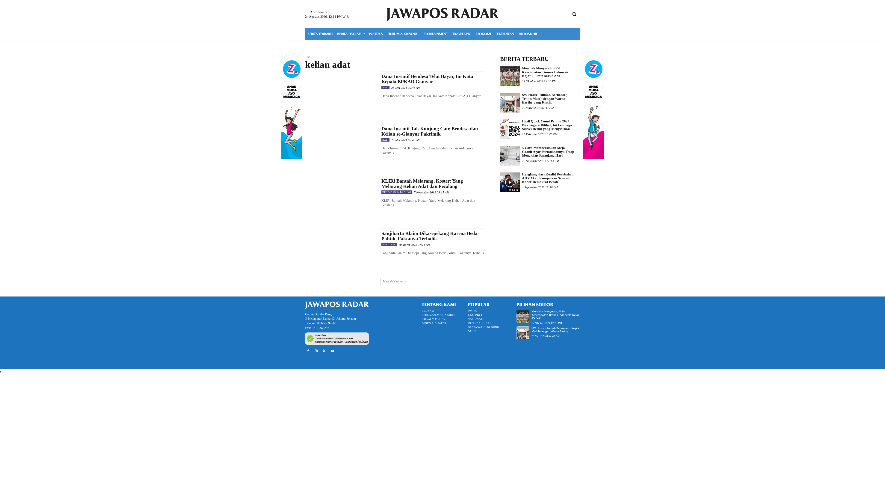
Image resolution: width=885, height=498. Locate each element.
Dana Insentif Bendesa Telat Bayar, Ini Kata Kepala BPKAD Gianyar (427, 79)
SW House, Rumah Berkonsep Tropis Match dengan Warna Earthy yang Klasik (544, 98)
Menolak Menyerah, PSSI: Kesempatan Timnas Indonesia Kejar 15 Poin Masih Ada (545, 72)
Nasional (389, 244)
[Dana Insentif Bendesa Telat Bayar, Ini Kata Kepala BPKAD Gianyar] (341, 92)
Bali (385, 87)
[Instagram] (316, 351)
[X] (324, 351)
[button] (574, 14)
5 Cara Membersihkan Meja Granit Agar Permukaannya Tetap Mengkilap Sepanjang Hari (548, 151)
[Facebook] (308, 351)
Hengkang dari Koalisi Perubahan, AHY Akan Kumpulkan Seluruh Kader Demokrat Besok (548, 178)
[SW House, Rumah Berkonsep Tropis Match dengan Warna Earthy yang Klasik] (510, 103)
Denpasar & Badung (396, 192)
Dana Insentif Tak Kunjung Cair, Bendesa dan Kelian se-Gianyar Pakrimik (429, 131)
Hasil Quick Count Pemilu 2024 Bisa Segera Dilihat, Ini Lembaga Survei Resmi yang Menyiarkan (547, 125)
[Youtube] (332, 351)
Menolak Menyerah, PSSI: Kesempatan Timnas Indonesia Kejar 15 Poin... (555, 315)
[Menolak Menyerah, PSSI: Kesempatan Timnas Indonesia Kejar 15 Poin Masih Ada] (510, 76)
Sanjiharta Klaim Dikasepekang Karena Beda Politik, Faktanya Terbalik (429, 236)
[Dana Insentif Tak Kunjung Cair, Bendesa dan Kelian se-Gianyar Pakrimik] (341, 145)
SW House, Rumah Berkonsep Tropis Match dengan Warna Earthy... (555, 329)
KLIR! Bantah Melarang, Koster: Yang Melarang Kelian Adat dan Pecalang (422, 183)
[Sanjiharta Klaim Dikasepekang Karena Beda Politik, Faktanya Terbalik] (341, 249)
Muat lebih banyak (393, 281)
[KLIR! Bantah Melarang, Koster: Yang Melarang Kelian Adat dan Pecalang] (341, 197)
